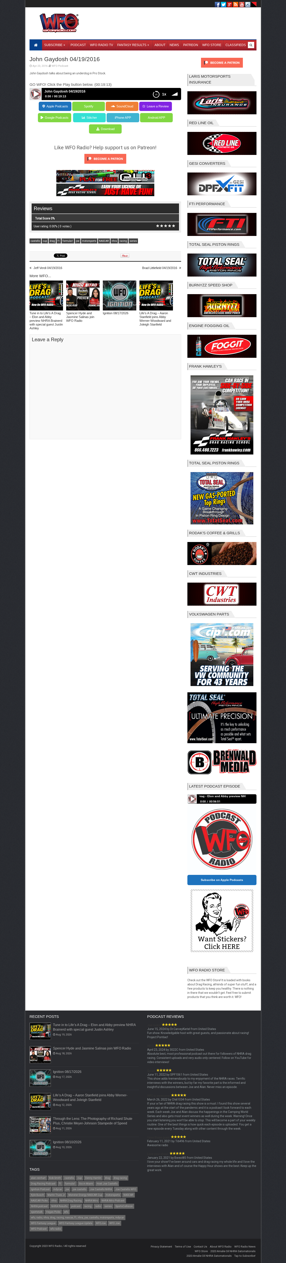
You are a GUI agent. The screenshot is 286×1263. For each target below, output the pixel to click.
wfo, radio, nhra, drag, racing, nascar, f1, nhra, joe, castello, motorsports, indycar (77, 1217)
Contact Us (200, 1246)
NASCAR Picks (39, 1200)
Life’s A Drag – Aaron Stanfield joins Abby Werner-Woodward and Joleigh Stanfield (155, 318)
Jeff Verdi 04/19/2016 (47, 268)
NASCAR (104, 240)
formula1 (68, 240)
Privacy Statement (161, 1246)
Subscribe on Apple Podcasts (222, 880)
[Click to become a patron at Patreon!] (105, 164)
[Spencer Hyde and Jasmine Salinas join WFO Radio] (83, 296)
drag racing (120, 1178)
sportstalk (37, 1211)
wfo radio (55, 1228)
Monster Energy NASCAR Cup (85, 1194)
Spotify (88, 106)
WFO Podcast (60, 65)
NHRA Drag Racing (71, 1200)
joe (77, 240)
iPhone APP (123, 117)
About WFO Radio (221, 1246)
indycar (57, 1189)
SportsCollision (124, 1206)
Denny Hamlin (93, 1178)
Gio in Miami (86, 1183)
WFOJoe (101, 1223)
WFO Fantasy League (43, 1223)
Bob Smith (55, 1178)
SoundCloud (124, 106)
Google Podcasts (56, 117)
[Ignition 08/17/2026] (119, 296)
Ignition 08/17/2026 (115, 313)
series (133, 240)
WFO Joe (114, 1223)
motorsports (89, 240)
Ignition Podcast (40, 1189)
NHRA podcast (39, 1206)
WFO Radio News (244, 1246)
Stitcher (91, 117)
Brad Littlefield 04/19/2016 (159, 268)
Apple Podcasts (57, 106)
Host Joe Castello (107, 1183)
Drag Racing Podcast (43, 1183)
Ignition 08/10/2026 (67, 1142)
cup (45, 240)
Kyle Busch (37, 1194)
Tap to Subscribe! (244, 1255)
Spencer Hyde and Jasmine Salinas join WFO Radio (80, 316)
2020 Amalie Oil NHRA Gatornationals (232, 1251)
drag (52, 240)
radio (98, 1206)
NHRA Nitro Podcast (113, 1200)
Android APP (156, 117)
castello (35, 240)
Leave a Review (158, 106)
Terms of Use (183, 1246)
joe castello (79, 1189)
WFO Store (201, 1251)
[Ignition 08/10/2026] (40, 1148)
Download (108, 129)
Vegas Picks (53, 1211)
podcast (76, 1206)
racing (123, 240)
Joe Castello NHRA (101, 1189)
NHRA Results (59, 1206)
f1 (59, 240)
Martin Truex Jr (56, 1194)
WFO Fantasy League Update (75, 1223)
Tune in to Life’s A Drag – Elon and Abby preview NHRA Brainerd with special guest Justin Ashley (46, 320)
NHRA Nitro (91, 1200)
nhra (114, 240)
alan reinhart (38, 1178)
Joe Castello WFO (125, 1189)
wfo (66, 1211)
